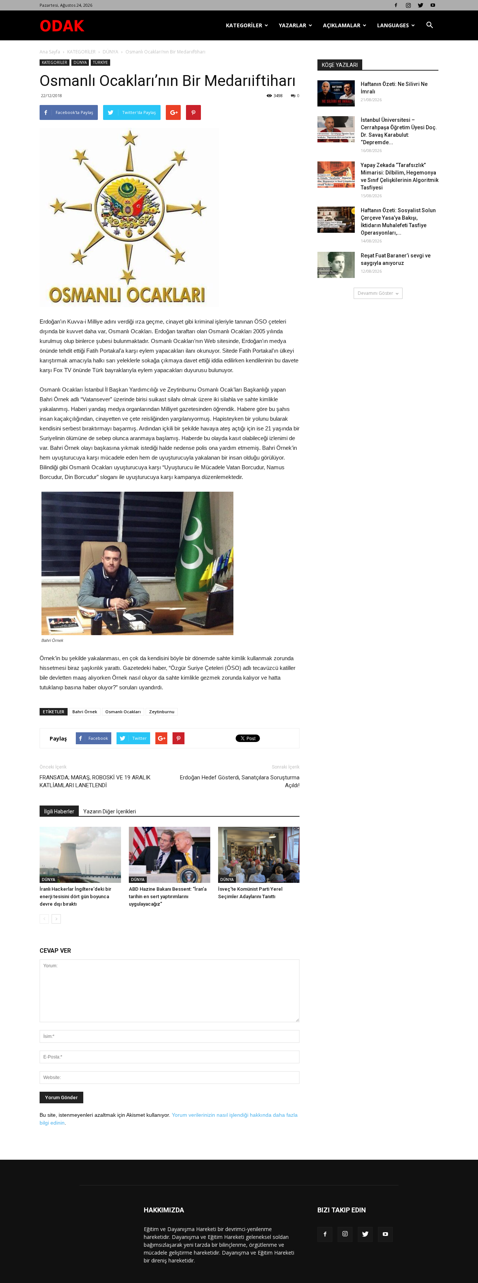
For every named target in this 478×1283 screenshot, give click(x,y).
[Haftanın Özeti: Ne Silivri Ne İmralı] (336, 93)
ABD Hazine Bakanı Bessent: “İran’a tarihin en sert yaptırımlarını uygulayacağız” (168, 896)
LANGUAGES (393, 25)
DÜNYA (110, 52)
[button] (429, 25)
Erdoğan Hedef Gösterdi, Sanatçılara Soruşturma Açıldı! (239, 781)
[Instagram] (408, 5)
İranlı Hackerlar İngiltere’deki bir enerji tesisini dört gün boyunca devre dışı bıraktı (75, 896)
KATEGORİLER (244, 25)
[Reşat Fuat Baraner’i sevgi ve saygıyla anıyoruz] (336, 265)
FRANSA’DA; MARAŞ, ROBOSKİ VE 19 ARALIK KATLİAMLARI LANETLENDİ (95, 781)
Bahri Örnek (84, 711)
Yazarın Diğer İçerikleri (109, 811)
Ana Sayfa (50, 52)
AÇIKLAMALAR (341, 25)
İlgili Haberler (59, 811)
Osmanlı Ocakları (123, 711)
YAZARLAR (292, 25)
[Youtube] (432, 5)
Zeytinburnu (161, 711)
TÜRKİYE (100, 62)
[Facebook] (395, 5)
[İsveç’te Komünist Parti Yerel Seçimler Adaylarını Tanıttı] (258, 855)
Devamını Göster (375, 293)
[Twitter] (420, 5)
